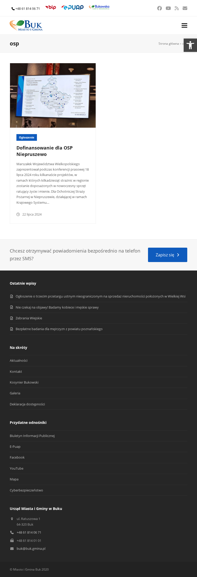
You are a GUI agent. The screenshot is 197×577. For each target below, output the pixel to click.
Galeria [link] (15, 393)
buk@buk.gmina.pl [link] (31, 548)
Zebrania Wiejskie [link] (29, 318)
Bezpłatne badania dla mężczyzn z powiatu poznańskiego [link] (59, 329)
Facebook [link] (17, 457)
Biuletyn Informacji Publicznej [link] (32, 435)
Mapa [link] (14, 479)
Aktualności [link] (18, 360)
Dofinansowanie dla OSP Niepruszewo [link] (44, 151)
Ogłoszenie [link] (26, 137)
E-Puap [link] (15, 446)
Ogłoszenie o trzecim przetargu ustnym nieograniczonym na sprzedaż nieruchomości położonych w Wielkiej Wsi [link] (100, 296)
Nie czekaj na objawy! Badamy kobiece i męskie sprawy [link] (57, 307)
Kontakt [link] (16, 371)
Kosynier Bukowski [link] (24, 382)
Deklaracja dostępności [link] (27, 404)
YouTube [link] (16, 468)
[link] (190, 45)
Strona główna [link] (169, 43)
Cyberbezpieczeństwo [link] (26, 490)
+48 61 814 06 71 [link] (27, 8)
